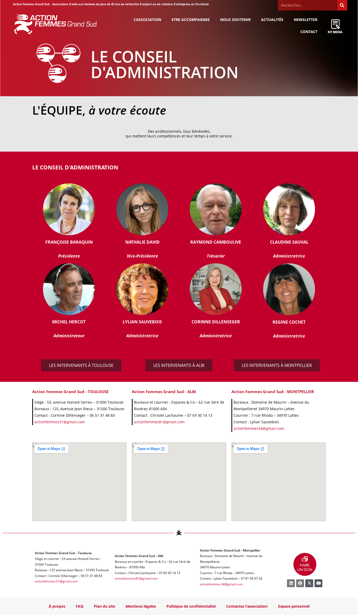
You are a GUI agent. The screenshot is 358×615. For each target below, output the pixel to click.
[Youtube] (318, 583)
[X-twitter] (309, 583)
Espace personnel (294, 606)
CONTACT (308, 31)
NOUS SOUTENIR (235, 19)
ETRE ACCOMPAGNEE (191, 19)
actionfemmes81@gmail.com (159, 421)
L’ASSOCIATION (147, 19)
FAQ (79, 606)
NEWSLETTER (305, 19)
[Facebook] (300, 583)
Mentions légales (141, 606)
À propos (57, 606)
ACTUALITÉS (272, 19)
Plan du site (104, 606)
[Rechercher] (342, 5)
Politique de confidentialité (191, 606)
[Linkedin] (291, 583)
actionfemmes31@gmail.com (59, 421)
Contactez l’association (247, 606)
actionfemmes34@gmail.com (259, 428)
